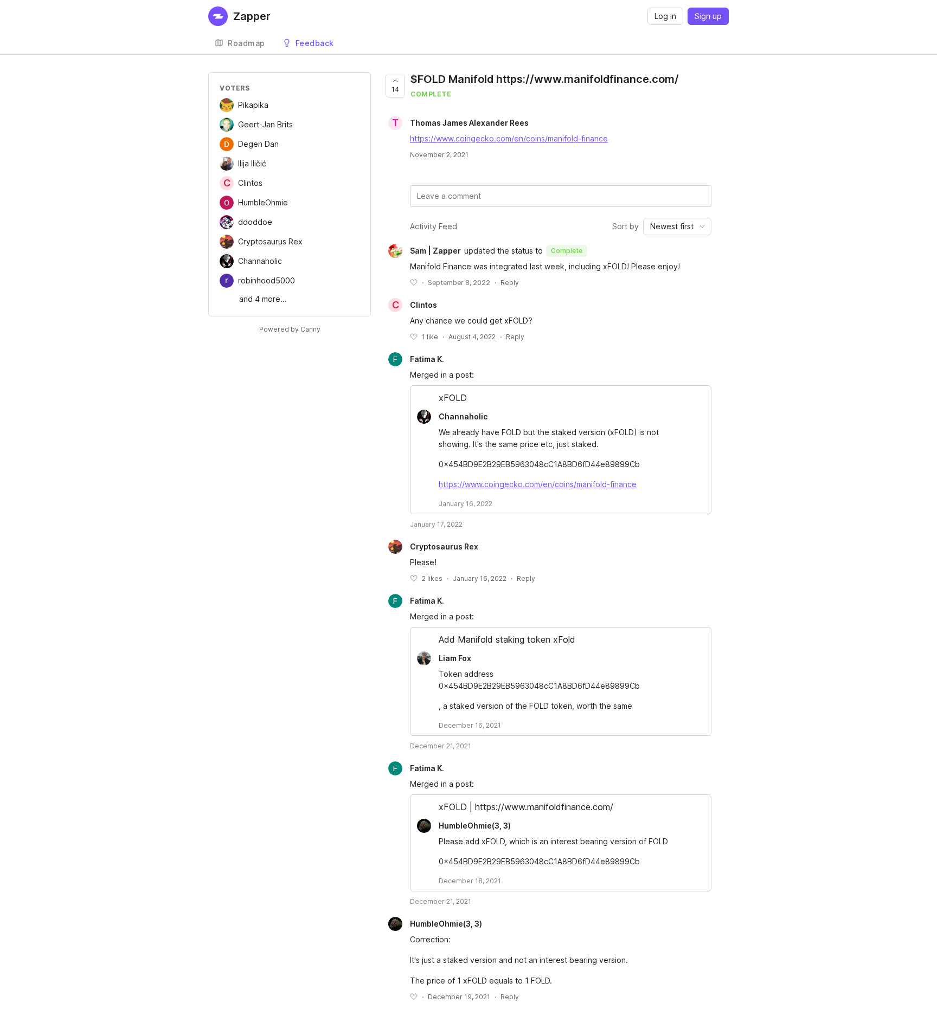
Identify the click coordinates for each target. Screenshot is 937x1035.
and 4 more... (263, 298)
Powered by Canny (289, 329)
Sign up (708, 16)
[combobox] (677, 226)
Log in (665, 16)
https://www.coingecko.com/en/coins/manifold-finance (509, 138)
